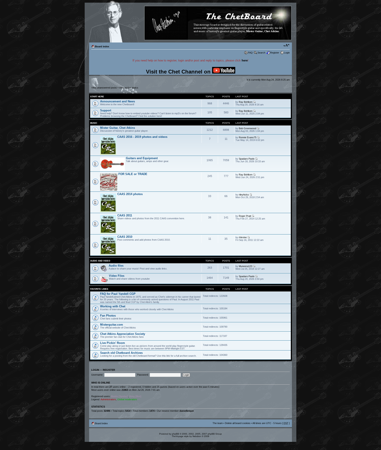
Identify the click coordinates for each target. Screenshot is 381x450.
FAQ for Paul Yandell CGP (118, 293)
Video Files (116, 275)
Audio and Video (100, 261)
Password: (143, 374)
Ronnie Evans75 (247, 137)
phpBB (175, 434)
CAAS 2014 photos (130, 194)
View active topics (128, 87)
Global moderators (127, 399)
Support (105, 110)
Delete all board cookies (237, 423)
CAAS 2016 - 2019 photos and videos (142, 136)
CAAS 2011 (124, 215)
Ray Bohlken (245, 102)
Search (261, 52)
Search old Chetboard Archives (121, 352)
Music (93, 123)
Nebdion (196, 436)
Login (287, 52)
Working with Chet (112, 306)
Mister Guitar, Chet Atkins (117, 127)
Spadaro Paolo (246, 158)
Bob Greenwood (247, 128)
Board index (102, 46)
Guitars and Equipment (142, 158)
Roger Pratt (245, 216)
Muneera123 (245, 266)
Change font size (286, 46)
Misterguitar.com (111, 324)
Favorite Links (99, 289)
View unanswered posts (104, 87)
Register (274, 52)
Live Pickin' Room (112, 343)
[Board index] (190, 23)
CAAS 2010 (124, 236)
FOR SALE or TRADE (132, 174)
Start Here (97, 96)
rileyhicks (244, 194)
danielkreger (186, 410)
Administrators (108, 399)
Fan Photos (108, 315)
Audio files (116, 265)
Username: (97, 374)
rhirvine (243, 237)
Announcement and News (117, 101)
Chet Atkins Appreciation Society (122, 334)
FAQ (250, 52)
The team (218, 423)
